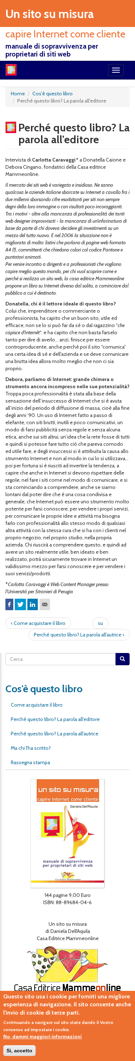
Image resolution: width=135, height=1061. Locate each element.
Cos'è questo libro (52, 93)
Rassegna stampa (30, 762)
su (100, 623)
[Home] (11, 70)
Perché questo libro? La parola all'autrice (54, 733)
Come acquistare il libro (37, 705)
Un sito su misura (49, 13)
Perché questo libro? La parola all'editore (55, 719)
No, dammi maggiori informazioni (42, 1036)
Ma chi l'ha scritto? (31, 748)
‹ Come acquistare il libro (38, 623)
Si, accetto (19, 1050)
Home (18, 93)
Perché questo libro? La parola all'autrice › (79, 634)
